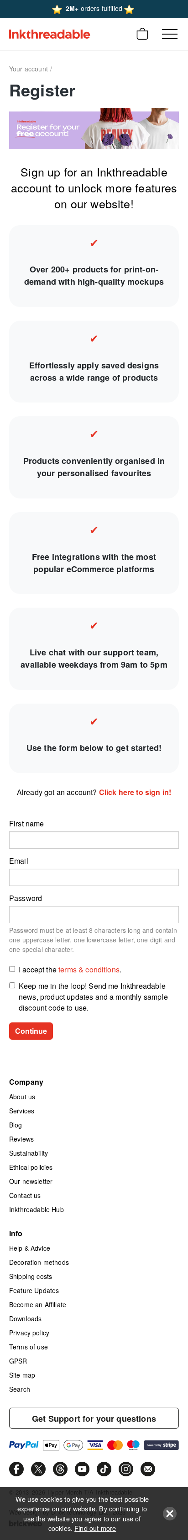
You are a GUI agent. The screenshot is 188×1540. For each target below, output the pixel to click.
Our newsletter (30, 1181)
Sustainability (28, 1153)
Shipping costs (30, 1276)
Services (21, 1110)
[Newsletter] (148, 1469)
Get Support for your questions (94, 1418)
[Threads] (60, 1469)
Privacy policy (29, 1332)
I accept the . (70, 969)
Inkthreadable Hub (36, 1209)
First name (26, 823)
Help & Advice (29, 1248)
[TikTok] (104, 1469)
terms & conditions (89, 969)
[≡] (170, 34)
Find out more (95, 1528)
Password (25, 898)
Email (18, 861)
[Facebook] (16, 1469)
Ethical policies (31, 1167)
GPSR (18, 1360)
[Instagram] (126, 1469)
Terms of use (28, 1346)
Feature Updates (34, 1290)
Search (19, 1389)
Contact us (25, 1195)
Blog (15, 1124)
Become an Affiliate (37, 1304)
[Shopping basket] (142, 34)
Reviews (21, 1138)
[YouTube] (82, 1469)
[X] (38, 1469)
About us (22, 1096)
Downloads (25, 1318)
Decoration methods (39, 1262)
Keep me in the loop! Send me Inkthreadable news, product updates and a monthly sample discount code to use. (93, 997)
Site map (22, 1374)
